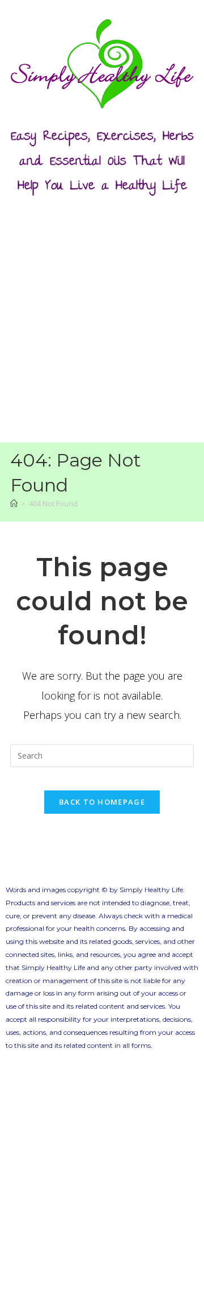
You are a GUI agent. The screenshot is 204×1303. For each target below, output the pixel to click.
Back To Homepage (102, 802)
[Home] (14, 503)
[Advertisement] (102, 316)
